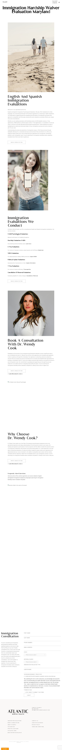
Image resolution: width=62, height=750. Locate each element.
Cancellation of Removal (32, 275)
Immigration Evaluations (14, 720)
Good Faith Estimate (37, 722)
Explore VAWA (33, 256)
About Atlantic (12, 724)
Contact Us (35, 720)
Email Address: (28, 647)
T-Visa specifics (27, 269)
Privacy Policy (36, 724)
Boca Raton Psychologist (15, 732)
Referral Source (28, 659)
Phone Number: (28, 642)
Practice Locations (13, 728)
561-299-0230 (35, 708)
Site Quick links (12, 730)
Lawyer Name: (28, 669)
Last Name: (27, 637)
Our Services (11, 726)
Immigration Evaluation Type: (32, 664)
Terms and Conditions (38, 726)
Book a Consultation (13, 722)
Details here (40, 250)
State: (25, 652)
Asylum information (30, 263)
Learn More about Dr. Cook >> (16, 373)
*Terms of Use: (28, 690)
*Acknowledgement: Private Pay (33, 674)
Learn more (28, 243)
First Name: (27, 633)
